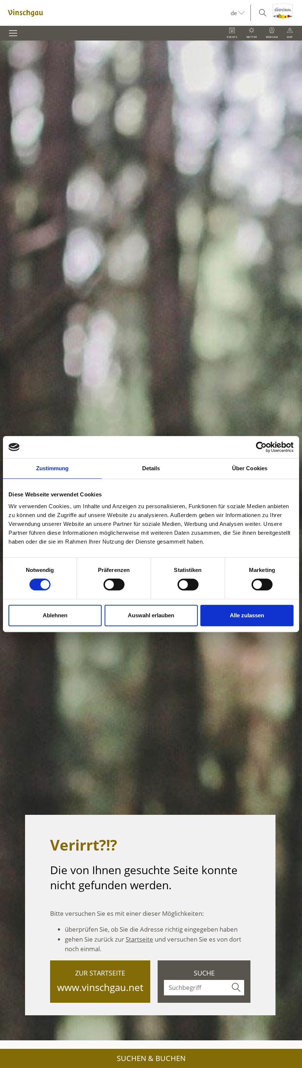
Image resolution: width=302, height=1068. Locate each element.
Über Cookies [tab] (249, 468)
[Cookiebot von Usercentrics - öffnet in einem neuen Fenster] (261, 447)
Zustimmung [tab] (52, 468)
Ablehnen (55, 615)
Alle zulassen (247, 615)
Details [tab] (151, 468)
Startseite (139, 939)
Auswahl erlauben (151, 615)
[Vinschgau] (115, 13)
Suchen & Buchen (151, 1058)
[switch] (113, 584)
